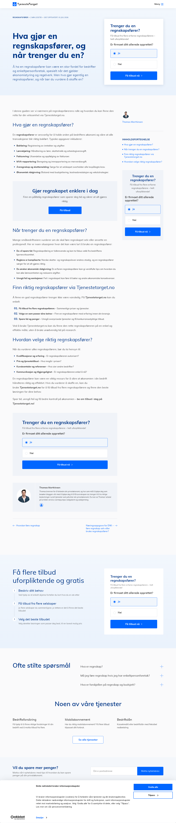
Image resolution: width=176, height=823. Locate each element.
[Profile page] (41, 505)
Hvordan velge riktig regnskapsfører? (143, 162)
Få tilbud (65, 210)
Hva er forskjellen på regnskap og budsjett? (107, 684)
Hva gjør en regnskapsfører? (138, 145)
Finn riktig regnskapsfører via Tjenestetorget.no (139, 155)
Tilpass (151, 795)
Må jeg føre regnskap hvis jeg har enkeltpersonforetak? (115, 675)
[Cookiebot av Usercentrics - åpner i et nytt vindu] (18, 818)
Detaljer (40, 817)
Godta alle (153, 787)
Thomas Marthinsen (132, 122)
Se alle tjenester (88, 739)
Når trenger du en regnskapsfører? (141, 149)
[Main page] (25, 4)
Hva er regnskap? (91, 666)
